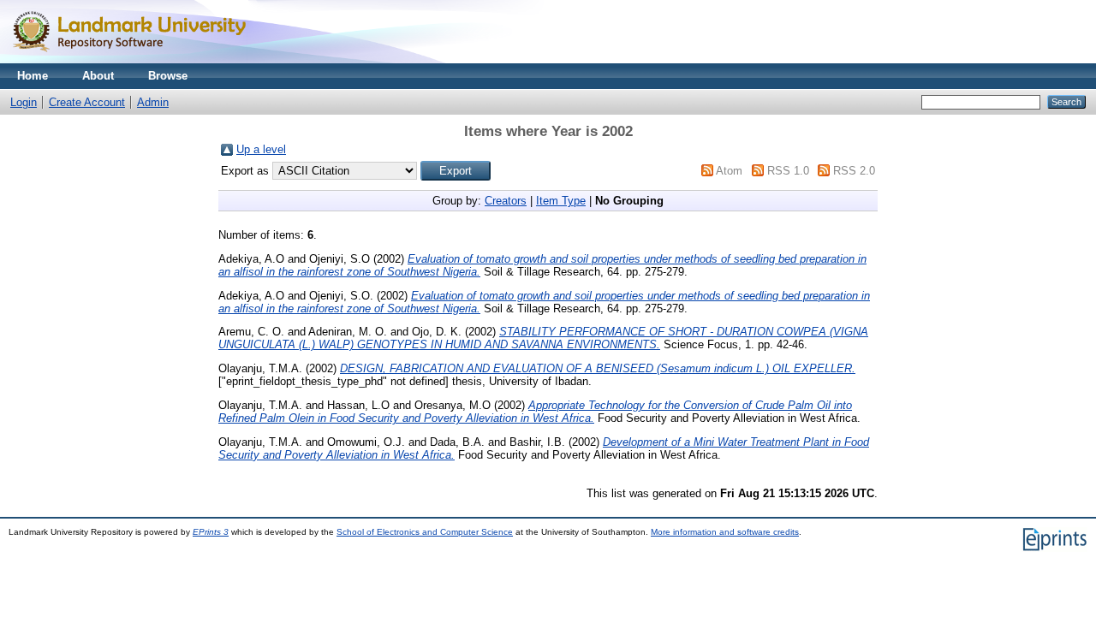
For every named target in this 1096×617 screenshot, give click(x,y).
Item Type (561, 200)
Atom (729, 170)
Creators (506, 200)
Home (32, 75)
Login (23, 102)
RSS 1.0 (788, 170)
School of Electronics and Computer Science (425, 532)
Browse (168, 75)
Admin (153, 102)
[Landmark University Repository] (137, 59)
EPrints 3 (211, 532)
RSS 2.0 (854, 170)
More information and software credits (725, 532)
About (98, 75)
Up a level (261, 149)
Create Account (87, 102)
